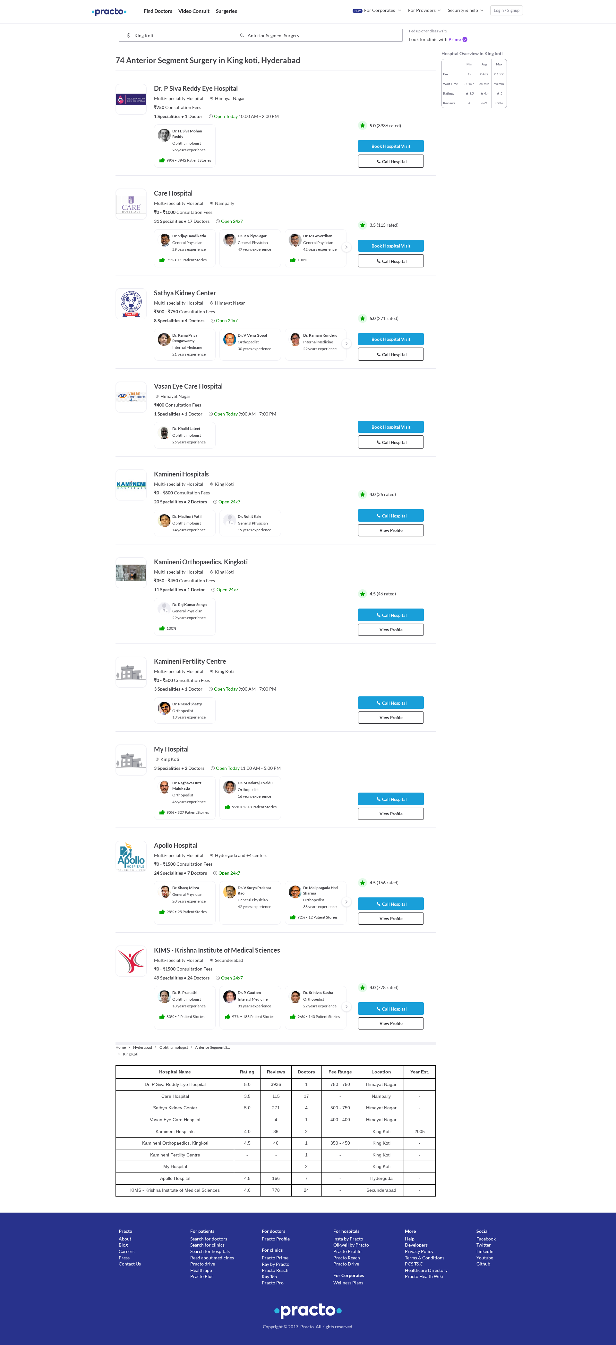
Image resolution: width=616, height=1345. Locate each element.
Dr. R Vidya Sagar (252, 235)
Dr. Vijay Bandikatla (189, 235)
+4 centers (256, 855)
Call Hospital (394, 161)
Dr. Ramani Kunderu (320, 335)
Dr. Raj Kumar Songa (189, 604)
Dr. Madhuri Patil (186, 516)
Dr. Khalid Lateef (186, 428)
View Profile (391, 530)
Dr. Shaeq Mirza (185, 887)
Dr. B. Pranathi (184, 992)
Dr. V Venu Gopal (252, 335)
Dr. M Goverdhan (317, 235)
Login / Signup (506, 10)
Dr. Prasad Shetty (187, 704)
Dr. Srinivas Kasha (318, 992)
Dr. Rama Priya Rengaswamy (184, 338)
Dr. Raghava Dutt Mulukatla (186, 785)
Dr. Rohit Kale (249, 516)
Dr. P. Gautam (249, 992)
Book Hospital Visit (391, 146)
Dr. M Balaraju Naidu (255, 782)
